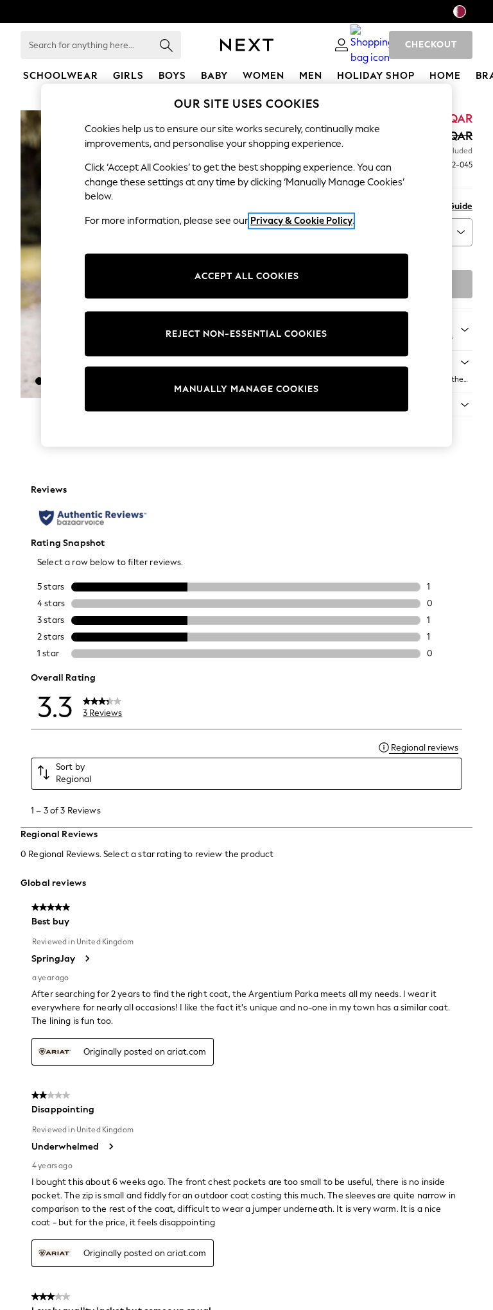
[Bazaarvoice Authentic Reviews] (92, 517)
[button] (39, 381)
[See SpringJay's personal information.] (87, 958)
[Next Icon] (246, 44)
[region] (246, 265)
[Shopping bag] (372, 45)
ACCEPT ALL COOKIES (247, 276)
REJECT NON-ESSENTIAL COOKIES (246, 333)
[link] (341, 45)
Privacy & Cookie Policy (301, 220)
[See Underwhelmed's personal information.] (110, 1146)
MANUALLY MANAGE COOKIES (246, 389)
